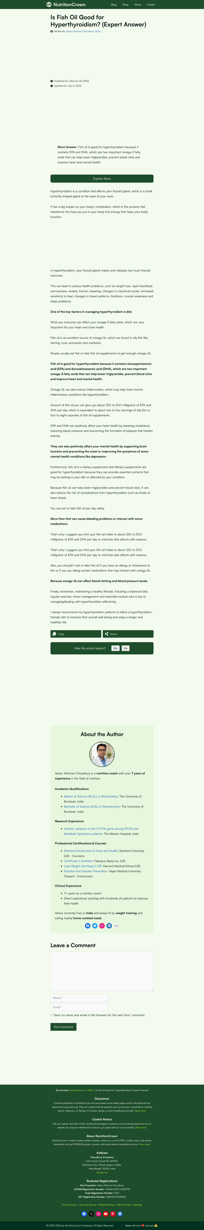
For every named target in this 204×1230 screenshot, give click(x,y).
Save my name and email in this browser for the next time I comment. (99, 1015)
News (138, 4)
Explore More (102, 178)
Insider (151, 4)
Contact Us (102, 1172)
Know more (144, 1144)
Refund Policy (124, 1204)
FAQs (90, 1090)
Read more (140, 1110)
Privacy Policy (69, 1204)
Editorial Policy (106, 1204)
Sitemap (138, 1204)
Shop (125, 4)
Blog (113, 4)
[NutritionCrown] (49, 4)
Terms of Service (87, 1204)
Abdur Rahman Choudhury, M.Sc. (83, 31)
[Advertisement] (102, 56)
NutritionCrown (69, 4)
